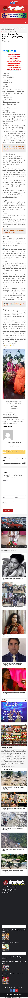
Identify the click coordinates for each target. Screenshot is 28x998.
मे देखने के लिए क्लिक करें (8, 31)
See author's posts (14, 446)
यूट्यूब (16, 451)
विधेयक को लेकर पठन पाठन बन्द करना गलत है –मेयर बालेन (14, 459)
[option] (14, 539)
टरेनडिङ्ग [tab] (13, 550)
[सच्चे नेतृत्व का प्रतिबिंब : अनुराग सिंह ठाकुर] (5, 947)
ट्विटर (11, 451)
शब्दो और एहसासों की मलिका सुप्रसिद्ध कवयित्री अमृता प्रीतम (13, 578)
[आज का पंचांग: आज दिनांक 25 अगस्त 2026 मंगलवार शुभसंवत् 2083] (5, 980)
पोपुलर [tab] (9, 550)
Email (16, 497)
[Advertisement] (14, 911)
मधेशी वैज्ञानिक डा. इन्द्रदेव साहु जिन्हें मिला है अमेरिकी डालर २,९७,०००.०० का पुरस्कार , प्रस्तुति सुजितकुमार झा (13, 664)
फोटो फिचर (5, 724)
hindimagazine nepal (14, 442)
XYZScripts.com (20, 997)
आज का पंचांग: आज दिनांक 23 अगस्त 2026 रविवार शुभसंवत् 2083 (13, 546)
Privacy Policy (12, 987)
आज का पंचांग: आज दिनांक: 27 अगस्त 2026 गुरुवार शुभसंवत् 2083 (12, 957)
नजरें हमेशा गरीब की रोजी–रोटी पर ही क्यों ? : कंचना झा (14, 463)
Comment (5, 480)
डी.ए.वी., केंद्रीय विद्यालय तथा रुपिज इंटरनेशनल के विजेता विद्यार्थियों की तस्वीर (13, 737)
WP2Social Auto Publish (9, 997)
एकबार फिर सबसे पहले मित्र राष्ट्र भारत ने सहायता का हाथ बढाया (14, 808)
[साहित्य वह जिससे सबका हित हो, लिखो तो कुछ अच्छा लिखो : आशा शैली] (5, 936)
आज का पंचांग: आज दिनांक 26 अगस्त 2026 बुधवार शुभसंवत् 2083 (14, 962)
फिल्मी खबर (5, 700)
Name (4, 497)
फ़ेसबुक (7, 451)
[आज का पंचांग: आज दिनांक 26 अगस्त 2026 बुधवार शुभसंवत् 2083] (5, 968)
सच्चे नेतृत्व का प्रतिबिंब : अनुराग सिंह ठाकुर (10, 942)
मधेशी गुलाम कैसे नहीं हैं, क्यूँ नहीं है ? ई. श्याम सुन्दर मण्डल (12, 606)
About (6, 987)
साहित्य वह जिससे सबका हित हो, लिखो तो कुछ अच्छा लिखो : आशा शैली (13, 930)
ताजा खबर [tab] (4, 550)
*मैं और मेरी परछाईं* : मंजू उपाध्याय (8, 634)
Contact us (19, 987)
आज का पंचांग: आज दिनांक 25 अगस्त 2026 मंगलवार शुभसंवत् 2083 (12, 974)
